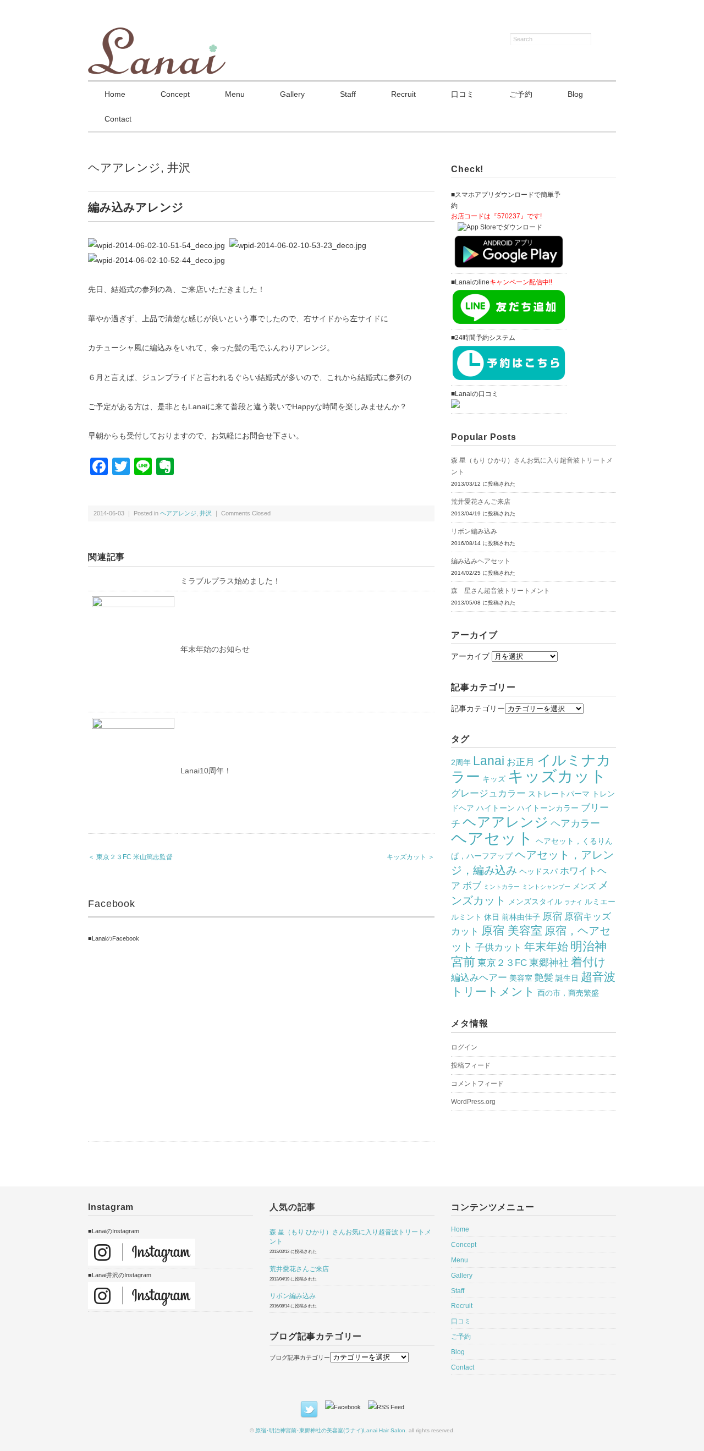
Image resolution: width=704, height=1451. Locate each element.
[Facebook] (345, 1407)
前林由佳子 (521, 917)
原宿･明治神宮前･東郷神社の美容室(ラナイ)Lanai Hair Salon (330, 1430)
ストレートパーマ (559, 793)
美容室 (520, 978)
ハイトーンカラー (548, 808)
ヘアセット (492, 838)
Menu (235, 94)
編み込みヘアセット (480, 561)
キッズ (493, 778)
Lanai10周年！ (206, 770)
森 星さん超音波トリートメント (500, 591)
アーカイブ (470, 656)
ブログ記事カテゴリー (300, 1357)
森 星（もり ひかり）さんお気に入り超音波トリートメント (532, 466)
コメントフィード (477, 1083)
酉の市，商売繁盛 (568, 992)
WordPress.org (473, 1102)
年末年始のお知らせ (215, 649)
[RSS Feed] (386, 1407)
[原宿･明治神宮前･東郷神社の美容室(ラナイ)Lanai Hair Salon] (157, 34)
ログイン (464, 1047)
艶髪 (544, 977)
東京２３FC (502, 963)
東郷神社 (549, 962)
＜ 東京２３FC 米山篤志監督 (130, 857)
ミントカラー (501, 886)
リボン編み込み (474, 531)
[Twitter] (311, 1407)
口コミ (462, 94)
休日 (491, 917)
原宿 (552, 916)
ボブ (472, 886)
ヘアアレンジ (124, 167)
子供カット (498, 947)
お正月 (521, 762)
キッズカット (557, 776)
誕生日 (567, 978)
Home (115, 94)
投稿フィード (471, 1065)
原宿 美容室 (511, 930)
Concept (175, 94)
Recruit (403, 94)
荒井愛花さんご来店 (480, 501)
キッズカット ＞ (411, 857)
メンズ (584, 886)
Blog (575, 94)
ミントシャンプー (546, 886)
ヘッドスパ (538, 871)
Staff (348, 94)
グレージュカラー (488, 793)
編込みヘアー (479, 977)
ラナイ (573, 902)
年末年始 (546, 947)
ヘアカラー (575, 823)
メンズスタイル (535, 901)
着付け (588, 962)
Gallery (292, 94)
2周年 (461, 762)
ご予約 (520, 94)
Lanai (488, 761)
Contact (118, 118)
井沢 (178, 167)
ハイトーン (495, 808)
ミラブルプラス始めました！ (230, 580)
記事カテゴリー (478, 708)
